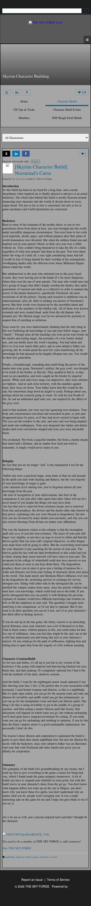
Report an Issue (32, 879)
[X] (7, 92)
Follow (35, 161)
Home (24, 101)
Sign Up (7, 3)
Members (24, 118)
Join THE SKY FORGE (17, 848)
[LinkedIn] (17, 92)
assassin (53, 856)
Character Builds (67, 101)
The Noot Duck (19, 178)
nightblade (10, 856)
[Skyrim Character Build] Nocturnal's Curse (41, 169)
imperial (20, 856)
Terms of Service (58, 879)
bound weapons (32, 856)
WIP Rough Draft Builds (67, 118)
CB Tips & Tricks (24, 110)
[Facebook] (27, 92)
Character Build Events (67, 110)
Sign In (84, 3)
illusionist (44, 856)
